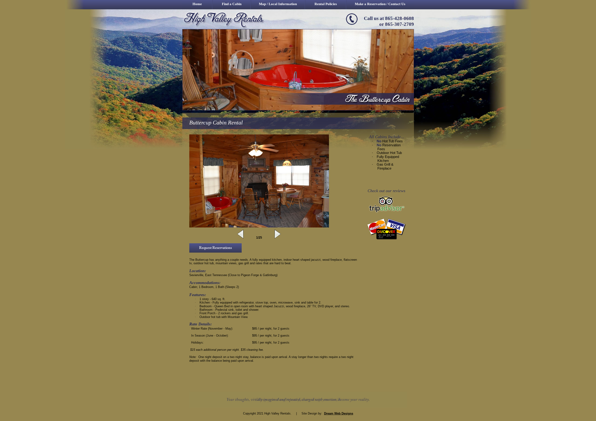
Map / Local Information (278, 4)
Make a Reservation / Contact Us (380, 4)
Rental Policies (326, 4)
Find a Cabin (231, 4)
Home (197, 4)
